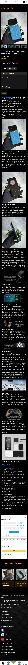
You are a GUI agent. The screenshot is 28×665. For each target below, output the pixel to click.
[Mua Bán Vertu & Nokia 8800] (4, 2)
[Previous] (2, 577)
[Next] (25, 577)
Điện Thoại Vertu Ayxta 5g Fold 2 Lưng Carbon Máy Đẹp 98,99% (20, 582)
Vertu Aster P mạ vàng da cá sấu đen (7, 582)
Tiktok (3, 664)
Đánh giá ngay (14, 532)
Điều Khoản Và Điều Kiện (8, 652)
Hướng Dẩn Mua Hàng (7, 655)
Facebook (8, 630)
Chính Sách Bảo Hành (7, 646)
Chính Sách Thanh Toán (7, 617)
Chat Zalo (8, 664)
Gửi (14, 550)
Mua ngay (12, 68)
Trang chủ (3, 7)
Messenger (19, 664)
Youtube (8, 639)
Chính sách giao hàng (7, 623)
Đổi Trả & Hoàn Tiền (6, 620)
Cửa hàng (9, 7)
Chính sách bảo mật (6, 614)
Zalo (6, 634)
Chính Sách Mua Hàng (7, 649)
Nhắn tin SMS (25, 664)
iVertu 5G (6, 464)
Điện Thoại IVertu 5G (7, 97)
